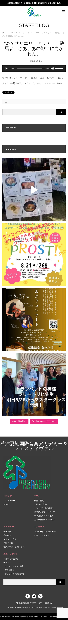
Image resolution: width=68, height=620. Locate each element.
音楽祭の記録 (41, 504)
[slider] (59, 68)
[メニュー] (63, 11)
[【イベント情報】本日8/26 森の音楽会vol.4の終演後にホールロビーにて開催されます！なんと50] (34, 254)
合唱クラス (8, 543)
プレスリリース (10, 500)
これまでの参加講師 (44, 508)
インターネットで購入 (14, 566)
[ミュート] (52, 68)
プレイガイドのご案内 (14, 574)
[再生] (6, 68)
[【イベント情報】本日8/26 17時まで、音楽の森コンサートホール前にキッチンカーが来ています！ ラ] (34, 189)
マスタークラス (10, 539)
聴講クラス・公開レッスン (14, 547)
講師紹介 (7, 535)
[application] (34, 68)
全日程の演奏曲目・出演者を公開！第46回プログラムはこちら (34, 3)
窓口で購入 (9, 570)
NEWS (6, 504)
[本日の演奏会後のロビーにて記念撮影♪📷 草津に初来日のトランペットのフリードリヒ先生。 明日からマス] (34, 384)
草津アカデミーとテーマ (44, 512)
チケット (7, 562)
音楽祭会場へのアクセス (44, 519)
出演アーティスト (41, 535)
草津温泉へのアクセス (43, 516)
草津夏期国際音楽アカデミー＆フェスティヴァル (34, 446)
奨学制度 (7, 531)
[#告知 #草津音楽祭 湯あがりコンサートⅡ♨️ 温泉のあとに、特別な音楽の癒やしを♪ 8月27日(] (34, 319)
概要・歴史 (39, 500)
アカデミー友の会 (11, 559)
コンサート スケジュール (45, 531)
